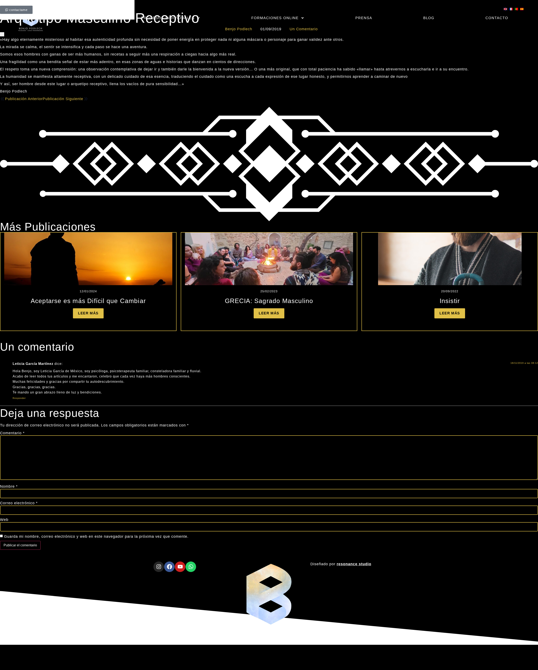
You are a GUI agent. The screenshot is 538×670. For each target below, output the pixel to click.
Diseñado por (340, 564)
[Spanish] (523, 9)
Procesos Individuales (168, 18)
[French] (512, 9)
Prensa (363, 18)
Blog (429, 18)
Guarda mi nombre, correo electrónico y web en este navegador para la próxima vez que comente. (96, 536)
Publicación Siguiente (63, 99)
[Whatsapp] (191, 566)
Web (4, 520)
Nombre (9, 486)
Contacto (496, 18)
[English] (506, 9)
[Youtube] (180, 566)
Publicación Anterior (24, 99)
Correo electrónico (19, 503)
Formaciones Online (275, 18)
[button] (252, 333)
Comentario (12, 433)
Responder (19, 398)
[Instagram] (158, 566)
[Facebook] (169, 566)
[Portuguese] (517, 9)
